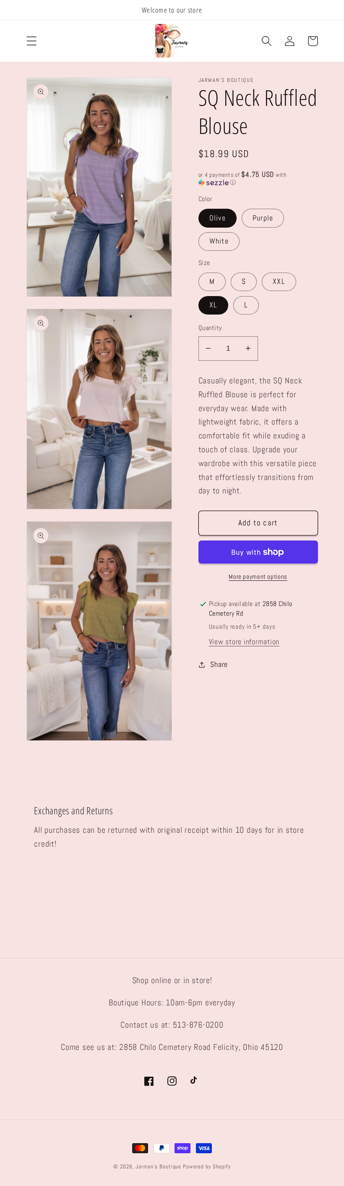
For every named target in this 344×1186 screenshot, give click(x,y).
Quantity (210, 327)
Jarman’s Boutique (158, 1166)
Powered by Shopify (207, 1166)
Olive (217, 218)
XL (213, 305)
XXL (279, 281)
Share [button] (219, 664)
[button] (31, 40)
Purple (263, 218)
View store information (244, 641)
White (219, 241)
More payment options (258, 576)
